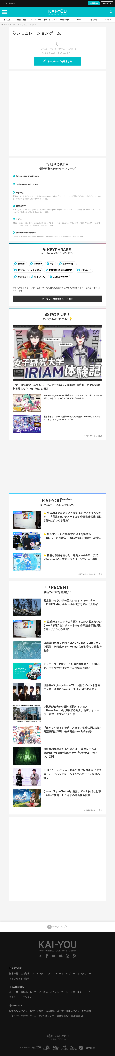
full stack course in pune (27, 176)
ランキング (37, 973)
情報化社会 (26, 992)
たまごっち (39, 276)
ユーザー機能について (68, 1010)
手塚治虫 (21, 276)
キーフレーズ (14, 25)
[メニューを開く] (4, 12)
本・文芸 (13, 992)
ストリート (14, 997)
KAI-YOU (4, 25)
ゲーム (87, 992)
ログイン (107, 3)
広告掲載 (50, 1010)
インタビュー (84, 973)
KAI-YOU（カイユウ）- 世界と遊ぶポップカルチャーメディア (57, 12)
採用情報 (75, 1015)
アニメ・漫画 (41, 992)
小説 (52, 263)
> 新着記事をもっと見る (93, 810)
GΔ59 (18, 219)
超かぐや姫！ (68, 263)
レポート (59, 973)
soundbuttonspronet (26, 232)
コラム (49, 973)
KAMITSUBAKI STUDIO (61, 270)
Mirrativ (37, 263)
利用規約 (86, 1010)
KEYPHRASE (59, 249)
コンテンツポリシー (44, 1015)
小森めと (20, 192)
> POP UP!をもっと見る (93, 436)
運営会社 (61, 1015)
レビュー (70, 973)
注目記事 (25, 973)
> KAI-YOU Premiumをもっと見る (89, 574)
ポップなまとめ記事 (19, 978)
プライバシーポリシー (20, 1015)
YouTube (53, 956)
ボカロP (21, 263)
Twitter (40, 956)
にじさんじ (85, 270)
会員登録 (94, 3)
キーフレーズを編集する (59, 61)
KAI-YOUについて (18, 1010)
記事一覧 (13, 973)
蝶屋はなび (21, 206)
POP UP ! (59, 314)
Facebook (46, 956)
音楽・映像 (76, 992)
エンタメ (27, 997)
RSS (74, 956)
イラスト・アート (59, 992)
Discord (60, 956)
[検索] (111, 11)
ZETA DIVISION (60, 276)
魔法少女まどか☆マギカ (29, 270)
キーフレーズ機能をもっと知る (57, 299)
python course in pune (27, 184)
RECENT (59, 587)
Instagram (68, 956)
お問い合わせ (36, 1010)
